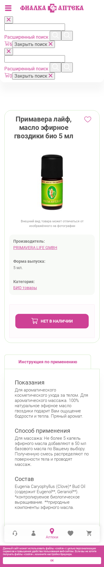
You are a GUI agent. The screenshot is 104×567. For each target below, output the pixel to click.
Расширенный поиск (27, 37)
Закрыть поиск (31, 44)
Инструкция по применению (47, 361)
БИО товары (25, 287)
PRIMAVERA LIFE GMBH (35, 247)
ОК (52, 560)
